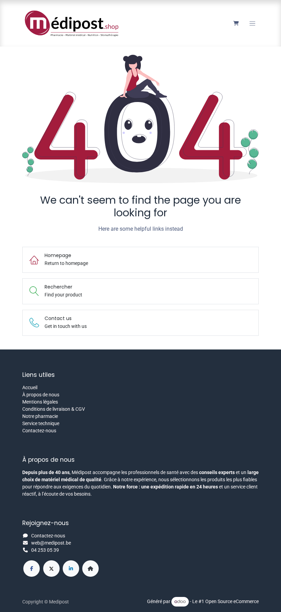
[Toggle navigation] (252, 23)
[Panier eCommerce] (236, 23)
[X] (51, 568)
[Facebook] (31, 568)
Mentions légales (40, 402)
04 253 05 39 (45, 550)
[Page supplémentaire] (90, 568)
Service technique (40, 423)
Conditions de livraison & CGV (53, 409)
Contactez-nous (39, 430)
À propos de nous (40, 394)
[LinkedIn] (71, 568)
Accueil (29, 387)
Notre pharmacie (40, 416)
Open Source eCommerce (232, 601)
